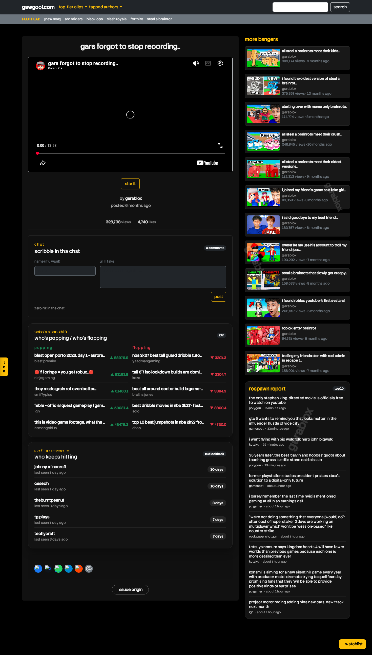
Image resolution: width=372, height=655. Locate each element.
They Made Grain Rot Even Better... (65, 388)
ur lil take (107, 261)
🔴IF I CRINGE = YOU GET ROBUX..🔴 (64, 372)
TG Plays (41, 517)
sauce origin (130, 589)
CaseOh (41, 483)
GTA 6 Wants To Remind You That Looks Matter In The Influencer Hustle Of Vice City (293, 420)
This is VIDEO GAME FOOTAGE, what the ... (69, 422)
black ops (95, 19)
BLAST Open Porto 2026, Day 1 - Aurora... (69, 355)
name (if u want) (47, 261)
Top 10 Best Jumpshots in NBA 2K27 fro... (168, 422)
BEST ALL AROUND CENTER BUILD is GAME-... (167, 388)
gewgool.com (38, 7)
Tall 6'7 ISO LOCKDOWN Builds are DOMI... (167, 372)
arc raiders (73, 19)
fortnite (137, 19)
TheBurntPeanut (49, 500)
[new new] (52, 19)
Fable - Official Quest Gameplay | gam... (69, 405)
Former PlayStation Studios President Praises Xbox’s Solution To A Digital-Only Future (294, 478)
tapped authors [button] (104, 7)
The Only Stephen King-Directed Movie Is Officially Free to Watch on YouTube (296, 400)
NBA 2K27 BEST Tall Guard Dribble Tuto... (167, 355)
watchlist (353, 644)
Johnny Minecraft (50, 466)
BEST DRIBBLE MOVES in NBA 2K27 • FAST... (167, 405)
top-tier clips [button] (71, 7)
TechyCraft (44, 533)
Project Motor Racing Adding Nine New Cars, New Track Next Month (296, 604)
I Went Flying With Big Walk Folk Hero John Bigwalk (291, 439)
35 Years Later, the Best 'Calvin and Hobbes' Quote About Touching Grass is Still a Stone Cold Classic (297, 457)
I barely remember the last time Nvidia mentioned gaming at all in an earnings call (292, 498)
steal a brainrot (159, 19)
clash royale (117, 19)
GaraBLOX (133, 198)
